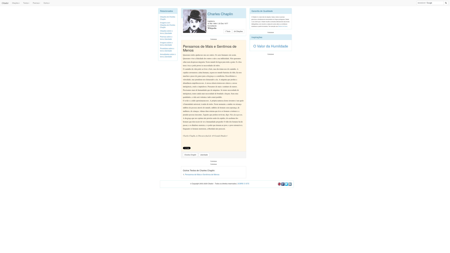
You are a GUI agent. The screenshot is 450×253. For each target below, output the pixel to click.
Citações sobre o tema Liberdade (166, 32)
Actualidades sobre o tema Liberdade (168, 55)
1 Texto (227, 31)
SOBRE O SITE (243, 183)
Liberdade (204, 155)
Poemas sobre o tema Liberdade (166, 37)
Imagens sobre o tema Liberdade (166, 43)
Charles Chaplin (190, 155)
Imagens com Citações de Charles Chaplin (167, 24)
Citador (5, 2)
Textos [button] (25, 3)
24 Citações (238, 31)
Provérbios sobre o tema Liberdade (167, 49)
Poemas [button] (36, 3)
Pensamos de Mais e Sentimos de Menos (202, 174)
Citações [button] (15, 3)
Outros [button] (46, 3)
